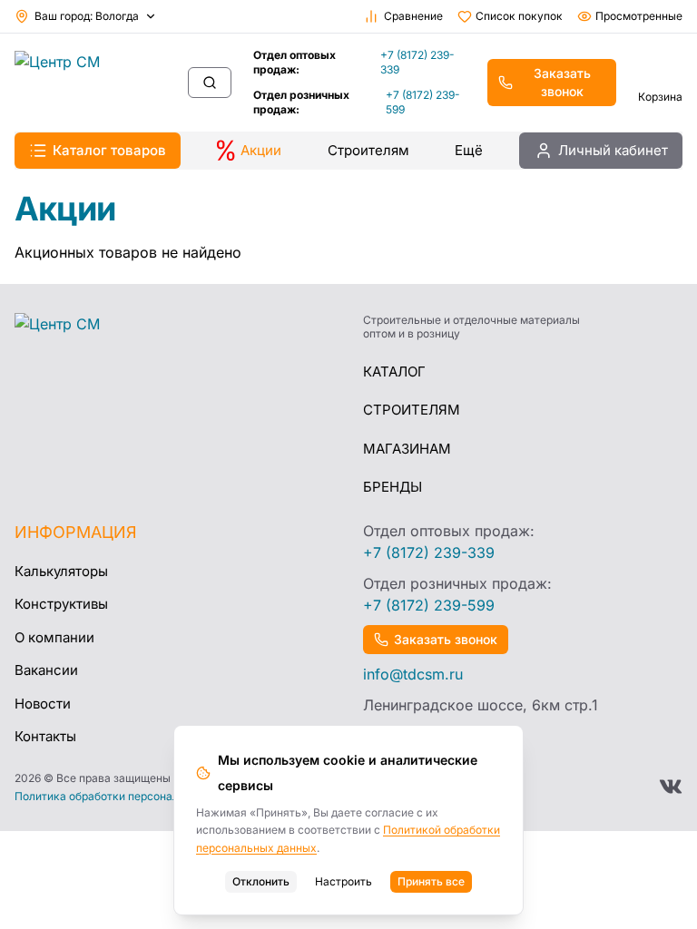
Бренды (392, 486)
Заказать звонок (562, 82)
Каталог (394, 371)
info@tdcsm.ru (413, 674)
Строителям (368, 150)
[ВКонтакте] (670, 786)
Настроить (343, 881)
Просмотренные (638, 16)
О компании (54, 637)
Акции (261, 150)
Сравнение (413, 16)
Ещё (469, 150)
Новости (43, 703)
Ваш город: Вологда (86, 16)
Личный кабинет (613, 150)
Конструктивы (61, 603)
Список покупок (519, 16)
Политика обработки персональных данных (132, 796)
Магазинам (407, 448)
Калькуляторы (61, 571)
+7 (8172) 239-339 (417, 62)
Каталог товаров (109, 150)
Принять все (431, 881)
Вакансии (46, 670)
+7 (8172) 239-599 (423, 102)
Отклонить (261, 881)
